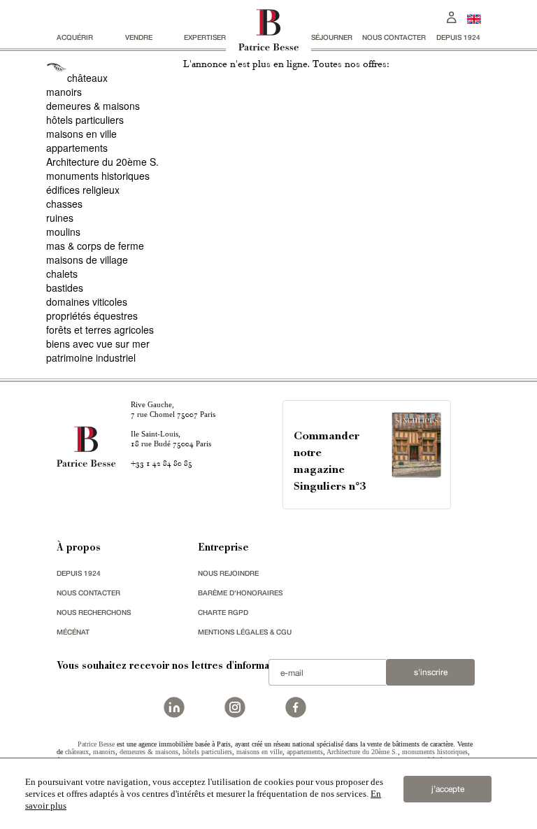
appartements (77, 148)
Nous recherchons (94, 612)
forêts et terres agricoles (100, 329)
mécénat (73, 632)
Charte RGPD (223, 612)
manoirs (64, 92)
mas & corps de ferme (95, 246)
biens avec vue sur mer (98, 343)
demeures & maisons (93, 106)
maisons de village (87, 260)
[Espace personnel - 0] (452, 15)
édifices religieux (83, 190)
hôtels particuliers (85, 120)
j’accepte (447, 789)
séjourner (331, 37)
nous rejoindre (228, 573)
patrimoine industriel (91, 357)
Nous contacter (394, 37)
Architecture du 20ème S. (102, 162)
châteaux (87, 78)
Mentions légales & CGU (245, 632)
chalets (62, 274)
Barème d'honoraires (240, 592)
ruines (59, 218)
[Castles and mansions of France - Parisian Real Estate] (474, 18)
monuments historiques (98, 176)
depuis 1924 (458, 37)
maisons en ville (81, 134)
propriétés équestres (92, 316)
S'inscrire (431, 672)
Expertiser (205, 37)
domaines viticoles (86, 302)
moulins (63, 232)
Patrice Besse (96, 744)
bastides (64, 288)
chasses (64, 204)
